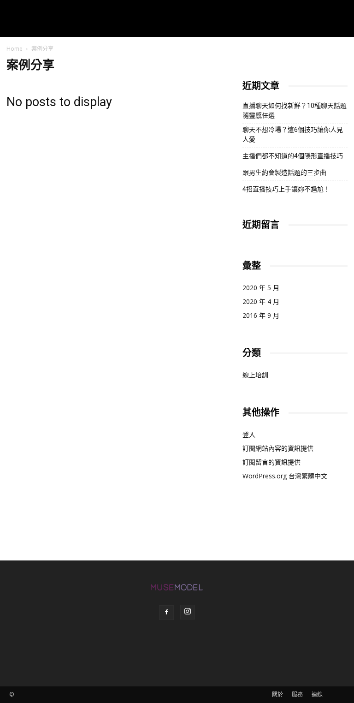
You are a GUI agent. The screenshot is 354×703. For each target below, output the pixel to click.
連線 (317, 694)
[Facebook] (166, 612)
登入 (248, 434)
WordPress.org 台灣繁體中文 (284, 475)
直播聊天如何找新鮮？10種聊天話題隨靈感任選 (294, 110)
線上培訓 (255, 374)
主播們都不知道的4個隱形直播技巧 (292, 156)
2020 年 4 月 (260, 301)
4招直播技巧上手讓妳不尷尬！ (286, 189)
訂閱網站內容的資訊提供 (277, 448)
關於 (277, 694)
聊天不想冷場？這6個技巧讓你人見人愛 (292, 134)
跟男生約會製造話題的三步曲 (284, 172)
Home (14, 49)
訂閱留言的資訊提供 (271, 462)
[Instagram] (187, 612)
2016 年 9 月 (260, 315)
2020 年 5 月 (260, 287)
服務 (297, 694)
